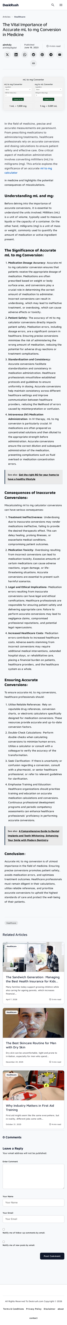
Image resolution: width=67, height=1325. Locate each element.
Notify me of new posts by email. (19, 1245)
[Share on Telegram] (51, 54)
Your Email (8, 1213)
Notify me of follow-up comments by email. (24, 1232)
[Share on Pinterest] (42, 54)
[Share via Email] (59, 54)
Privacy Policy (33, 1308)
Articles (6, 16)
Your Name (8, 1196)
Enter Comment (10, 1161)
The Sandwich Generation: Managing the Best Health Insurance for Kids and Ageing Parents (33, 981)
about (61, 1308)
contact (33, 1318)
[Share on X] (7, 54)
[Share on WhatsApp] (24, 54)
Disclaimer (49, 1308)
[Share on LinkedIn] (16, 54)
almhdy (7, 44)
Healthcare (19, 16)
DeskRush (11, 5)
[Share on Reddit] (33, 54)
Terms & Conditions (13, 1308)
